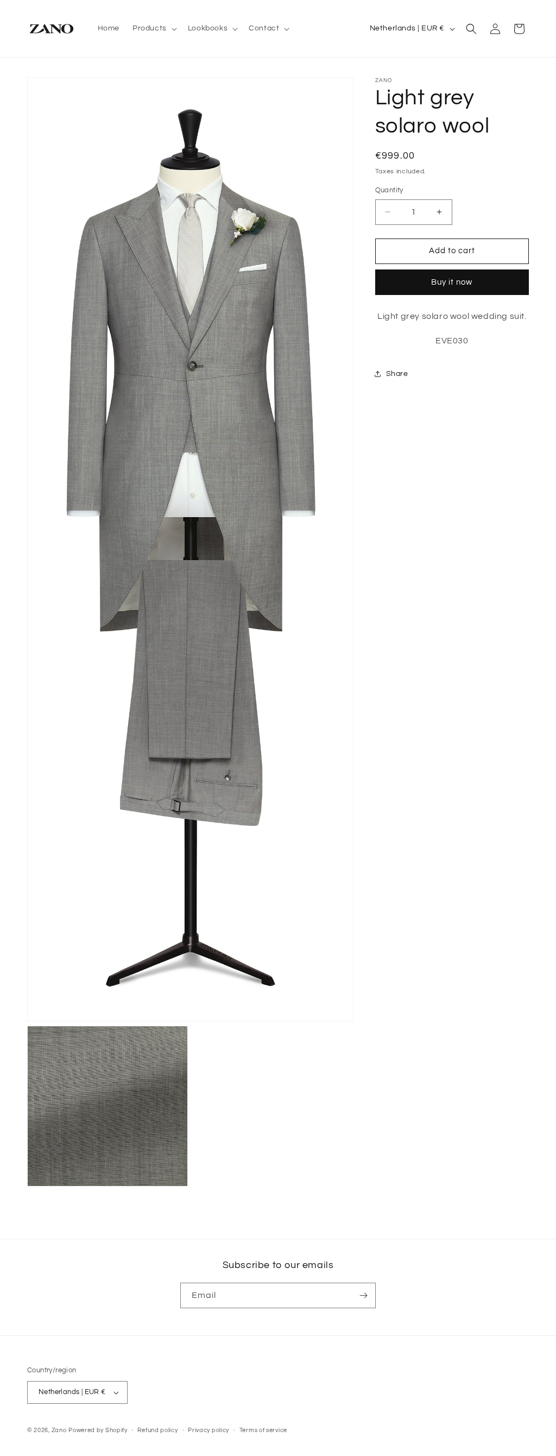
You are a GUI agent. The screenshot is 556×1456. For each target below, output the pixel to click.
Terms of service (263, 1430)
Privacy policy (208, 1430)
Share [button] (397, 374)
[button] (153, 28)
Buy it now (451, 282)
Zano (59, 1430)
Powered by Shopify (98, 1430)
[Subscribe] (363, 1295)
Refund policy (157, 1430)
